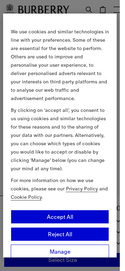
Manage (60, 251)
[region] (60, 135)
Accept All (60, 217)
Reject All (60, 234)
